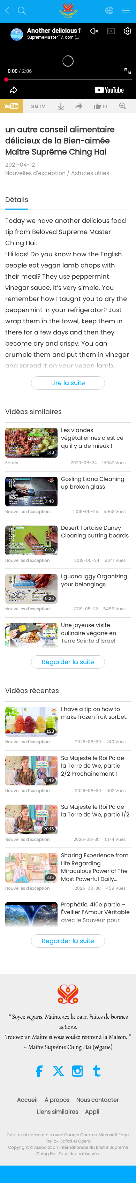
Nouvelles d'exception (35, 173)
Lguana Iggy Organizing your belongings (94, 580)
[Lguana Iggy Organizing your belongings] (31, 589)
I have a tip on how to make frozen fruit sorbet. (94, 713)
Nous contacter (97, 1100)
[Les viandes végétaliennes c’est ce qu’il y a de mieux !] (31, 443)
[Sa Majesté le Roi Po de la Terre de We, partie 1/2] (31, 819)
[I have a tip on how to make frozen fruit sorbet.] (31, 722)
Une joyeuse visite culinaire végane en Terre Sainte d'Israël (88, 633)
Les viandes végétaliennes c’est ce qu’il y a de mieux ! (92, 438)
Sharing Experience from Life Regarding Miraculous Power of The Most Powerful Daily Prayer (94, 867)
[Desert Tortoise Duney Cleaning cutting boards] (31, 540)
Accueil (27, 1100)
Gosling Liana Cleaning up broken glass (92, 483)
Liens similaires (57, 1112)
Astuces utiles (90, 173)
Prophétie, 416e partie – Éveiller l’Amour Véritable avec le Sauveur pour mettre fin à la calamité (95, 916)
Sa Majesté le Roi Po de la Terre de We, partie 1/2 (95, 811)
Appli (92, 1112)
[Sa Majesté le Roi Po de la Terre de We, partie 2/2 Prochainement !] (31, 770)
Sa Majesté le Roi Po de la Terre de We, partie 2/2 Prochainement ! (92, 766)
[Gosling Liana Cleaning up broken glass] (31, 491)
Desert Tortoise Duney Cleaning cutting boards (95, 532)
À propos (57, 1100)
